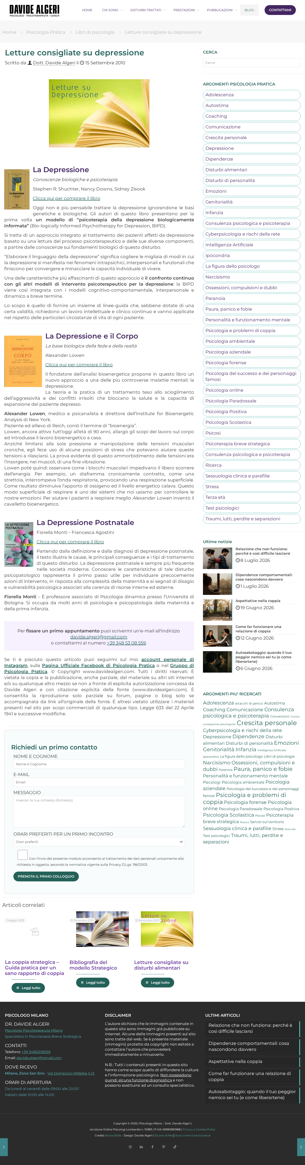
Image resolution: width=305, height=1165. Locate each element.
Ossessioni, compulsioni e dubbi (241, 287)
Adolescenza (219, 94)
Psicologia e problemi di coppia (240, 330)
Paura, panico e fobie (228, 309)
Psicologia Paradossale (230, 401)
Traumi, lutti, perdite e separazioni (242, 518)
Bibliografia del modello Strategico (93, 965)
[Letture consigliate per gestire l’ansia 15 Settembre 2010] (300, 1147)
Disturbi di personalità (230, 180)
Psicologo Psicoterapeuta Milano (34, 1030)
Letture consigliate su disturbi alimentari (161, 965)
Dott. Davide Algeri (54, 62)
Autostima (217, 105)
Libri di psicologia (95, 32)
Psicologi (212, 782)
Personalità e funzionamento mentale (247, 319)
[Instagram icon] (130, 1147)
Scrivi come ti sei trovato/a (193, 1135)
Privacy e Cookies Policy (199, 1129)
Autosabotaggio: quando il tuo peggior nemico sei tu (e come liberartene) (252, 1094)
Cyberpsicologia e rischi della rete (242, 234)
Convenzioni (279, 716)
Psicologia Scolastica (228, 422)
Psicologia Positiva (226, 411)
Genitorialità (219, 202)
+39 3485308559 (36, 1052)
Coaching (216, 116)
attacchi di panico (249, 703)
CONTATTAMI (280, 10)
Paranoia (215, 298)
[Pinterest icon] (164, 1147)
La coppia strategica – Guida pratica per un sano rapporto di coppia (34, 967)
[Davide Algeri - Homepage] (34, 10)
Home (9, 32)
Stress (212, 486)
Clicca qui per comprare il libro (66, 198)
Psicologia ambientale (230, 341)
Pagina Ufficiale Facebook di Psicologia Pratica (98, 665)
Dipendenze (219, 159)
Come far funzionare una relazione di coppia (250, 1076)
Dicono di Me (163, 1135)
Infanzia (214, 212)
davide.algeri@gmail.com (98, 637)
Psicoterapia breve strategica (237, 443)
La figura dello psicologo (232, 266)
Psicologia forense (225, 362)
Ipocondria (217, 255)
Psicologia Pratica (45, 32)
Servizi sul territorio (267, 822)
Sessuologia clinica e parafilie (237, 476)
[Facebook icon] (152, 1147)
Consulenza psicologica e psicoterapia (247, 223)
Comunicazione (222, 127)
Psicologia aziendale (228, 352)
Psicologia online (224, 390)
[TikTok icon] (175, 1147)
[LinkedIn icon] (141, 1147)
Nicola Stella (113, 1135)
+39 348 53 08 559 (126, 643)
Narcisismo (217, 277)
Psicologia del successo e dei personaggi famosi (250, 376)
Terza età (215, 497)
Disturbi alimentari (226, 169)
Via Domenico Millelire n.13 (71, 1073)
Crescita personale (226, 137)
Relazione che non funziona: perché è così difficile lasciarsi (250, 1028)
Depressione (219, 148)
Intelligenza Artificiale (229, 244)
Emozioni (215, 191)
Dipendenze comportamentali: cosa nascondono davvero (249, 1046)
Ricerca (213, 465)
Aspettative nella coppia (235, 1061)
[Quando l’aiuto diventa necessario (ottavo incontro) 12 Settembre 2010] (5, 1147)
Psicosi (213, 433)
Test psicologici (222, 508)
